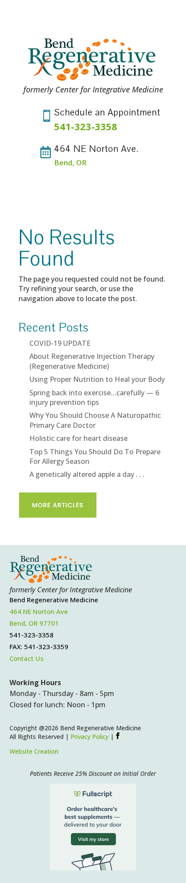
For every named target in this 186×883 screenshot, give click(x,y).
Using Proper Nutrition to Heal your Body (97, 379)
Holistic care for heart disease (78, 438)
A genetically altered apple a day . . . (86, 474)
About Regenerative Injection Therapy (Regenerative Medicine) (91, 361)
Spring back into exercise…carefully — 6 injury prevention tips (94, 397)
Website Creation (34, 751)
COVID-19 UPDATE (59, 343)
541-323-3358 (85, 126)
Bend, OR (70, 162)
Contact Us (27, 658)
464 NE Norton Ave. (96, 149)
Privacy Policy (90, 736)
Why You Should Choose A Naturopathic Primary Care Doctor (95, 420)
